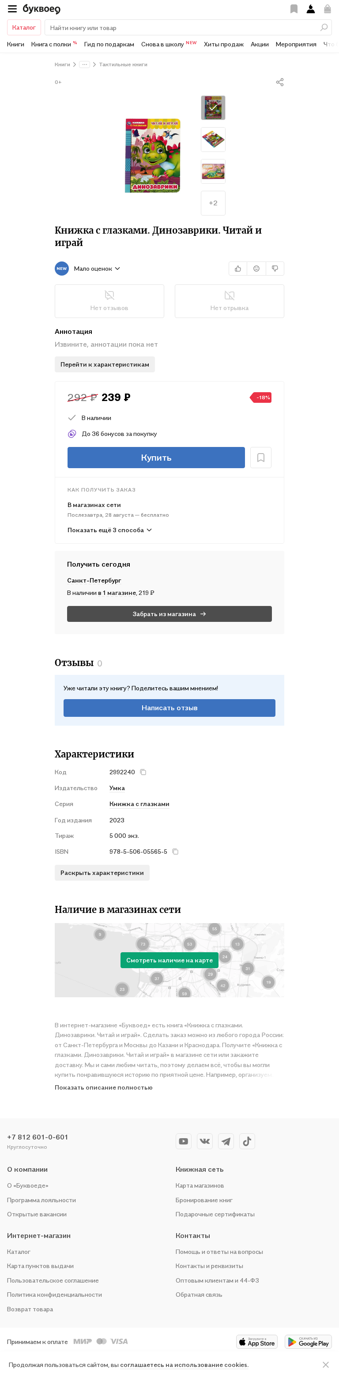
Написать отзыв (170, 707)
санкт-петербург (94, 580)
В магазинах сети (94, 504)
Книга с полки (54, 44)
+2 (213, 202)
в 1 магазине (117, 592)
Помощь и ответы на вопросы (219, 1251)
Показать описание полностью (104, 1087)
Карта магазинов (200, 1185)
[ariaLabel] (326, 1365)
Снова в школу (168, 44)
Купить (156, 457)
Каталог (24, 27)
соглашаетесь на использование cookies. (184, 1364)
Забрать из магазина (164, 613)
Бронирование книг (204, 1200)
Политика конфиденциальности (54, 1294)
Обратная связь (199, 1294)
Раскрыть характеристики (102, 872)
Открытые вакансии (37, 1214)
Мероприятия (296, 44)
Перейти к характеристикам (104, 364)
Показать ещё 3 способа (106, 530)
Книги (15, 44)
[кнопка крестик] (143, 772)
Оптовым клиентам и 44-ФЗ (217, 1280)
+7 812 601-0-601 (37, 1136)
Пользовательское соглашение (53, 1280)
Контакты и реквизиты (209, 1265)
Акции (260, 44)
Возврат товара (30, 1309)
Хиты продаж (224, 44)
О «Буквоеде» (28, 1185)
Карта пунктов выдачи (40, 1265)
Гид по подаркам (109, 44)
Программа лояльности (41, 1200)
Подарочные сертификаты (215, 1214)
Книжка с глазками (139, 803)
